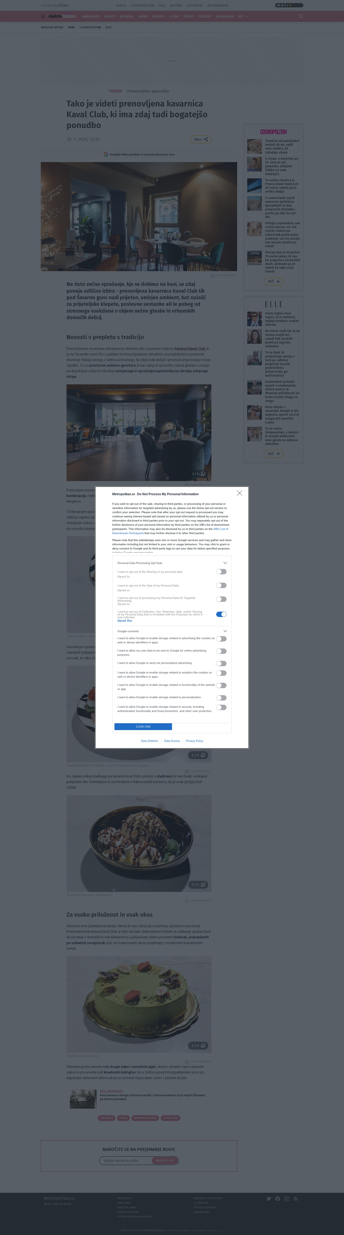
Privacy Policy (194, 740)
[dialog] (172, 617)
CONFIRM (143, 726)
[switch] (221, 571)
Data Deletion (149, 740)
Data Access (172, 740)
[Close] (241, 494)
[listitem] (172, 563)
